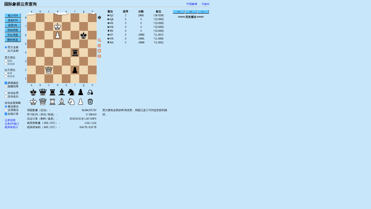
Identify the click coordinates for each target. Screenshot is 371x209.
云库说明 (10, 120)
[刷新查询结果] (99, 45)
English (205, 3)
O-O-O (10, 63)
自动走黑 (13, 92)
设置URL (13, 25)
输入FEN (13, 15)
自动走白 (13, 96)
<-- (203, 11)
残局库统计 (11, 127)
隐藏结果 (13, 86)
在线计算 (13, 113)
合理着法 (13, 109)
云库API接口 (12, 123)
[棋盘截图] (99, 56)
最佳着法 (13, 106)
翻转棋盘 (12, 39)
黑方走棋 (13, 47)
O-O (9, 60)
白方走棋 (13, 50)
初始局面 (12, 30)
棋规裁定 (13, 82)
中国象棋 (191, 3)
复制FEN (13, 20)
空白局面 (12, 34)
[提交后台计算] (99, 40)
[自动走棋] (99, 50)
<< (179, 11)
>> (191, 11)
